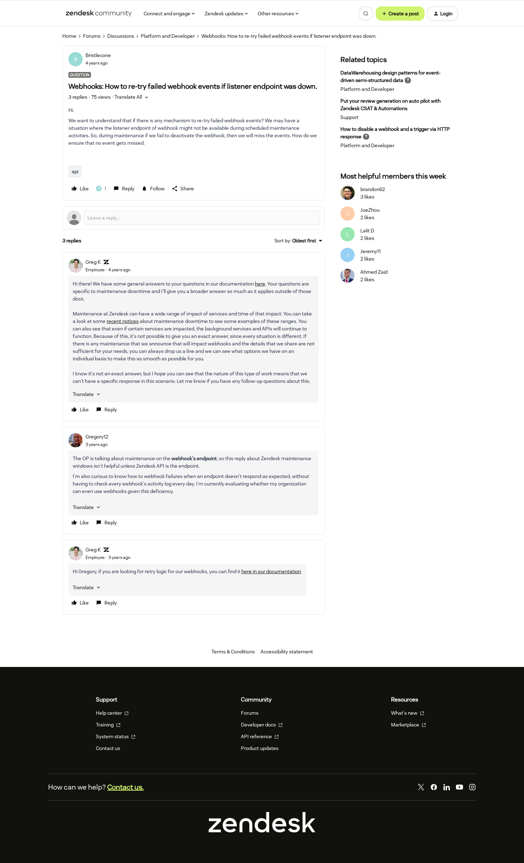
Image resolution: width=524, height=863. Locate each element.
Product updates (259, 748)
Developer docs (259, 724)
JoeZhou (370, 210)
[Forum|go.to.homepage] (98, 13)
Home (69, 36)
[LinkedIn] (446, 787)
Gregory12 (97, 436)
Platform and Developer (168, 36)
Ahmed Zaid (373, 272)
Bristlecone (98, 55)
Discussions (120, 36)
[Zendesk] (262, 830)
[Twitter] (421, 787)
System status (113, 736)
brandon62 (372, 189)
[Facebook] (433, 787)
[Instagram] (472, 787)
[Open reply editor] (193, 217)
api (75, 171)
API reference (257, 736)
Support (349, 117)
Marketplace (405, 724)
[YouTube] (459, 787)
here (260, 284)
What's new (404, 713)
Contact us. (125, 787)
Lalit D (367, 230)
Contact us (108, 748)
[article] (193, 336)
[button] (400, 13)
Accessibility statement (287, 651)
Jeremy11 (370, 251)
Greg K (93, 262)
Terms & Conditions (233, 651)
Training (105, 724)
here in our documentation (271, 571)
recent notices (123, 321)
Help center (109, 713)
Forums (92, 36)
